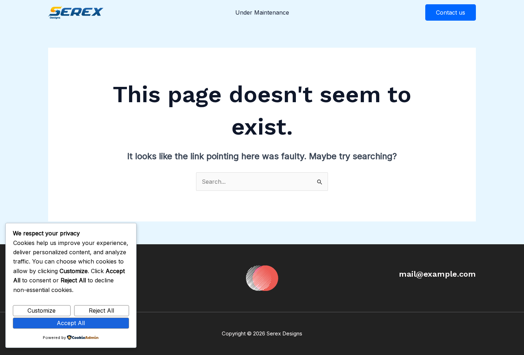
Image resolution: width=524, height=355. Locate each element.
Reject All (101, 310)
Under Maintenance (262, 12)
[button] (450, 12)
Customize (41, 310)
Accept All (71, 323)
